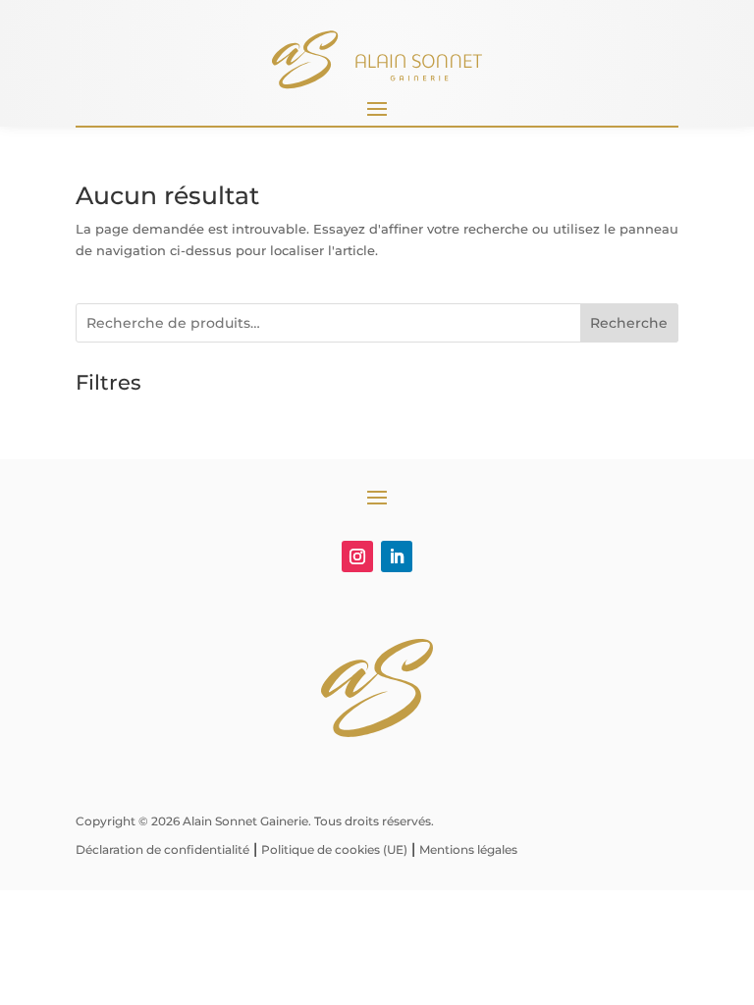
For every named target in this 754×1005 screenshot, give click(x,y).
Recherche (629, 323)
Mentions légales (468, 849)
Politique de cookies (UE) (334, 849)
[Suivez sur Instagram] (357, 556)
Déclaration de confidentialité (162, 849)
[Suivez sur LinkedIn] (396, 556)
